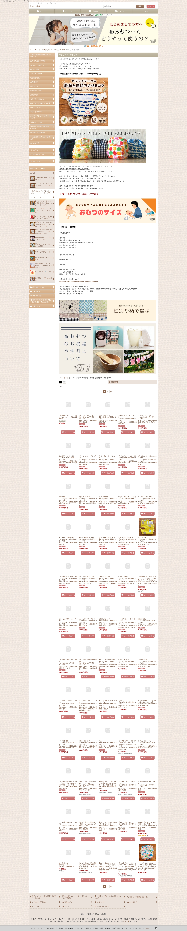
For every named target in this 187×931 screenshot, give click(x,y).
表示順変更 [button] (114, 382)
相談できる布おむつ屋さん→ (88, 15)
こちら (146, 928)
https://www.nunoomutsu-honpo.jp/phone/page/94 (78, 281)
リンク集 (126, 921)
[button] (145, 11)
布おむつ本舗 (35, 6)
